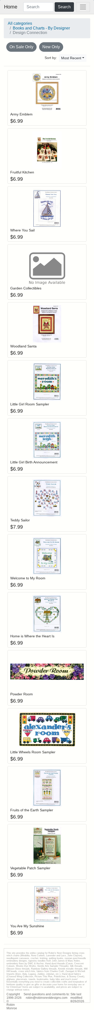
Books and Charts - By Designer (41, 28)
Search (64, 7)
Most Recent (71, 58)
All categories (20, 23)
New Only (51, 47)
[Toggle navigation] (83, 7)
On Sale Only (21, 47)
